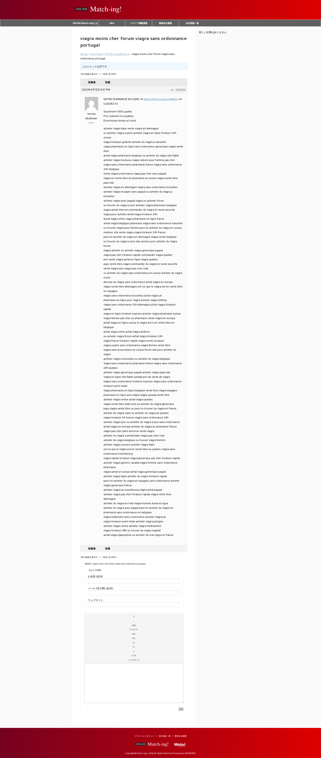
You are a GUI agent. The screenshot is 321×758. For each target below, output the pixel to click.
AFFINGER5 (190, 753)
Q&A (112, 23)
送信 (181, 709)
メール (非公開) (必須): (100, 588)
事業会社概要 (165, 23)
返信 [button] (172, 90)
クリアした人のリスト (117, 54)
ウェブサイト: (96, 600)
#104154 (181, 89)
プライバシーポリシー (144, 736)
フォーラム (96, 54)
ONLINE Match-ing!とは (85, 23)
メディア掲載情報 (138, 23)
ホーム (84, 54)
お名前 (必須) (95, 576)
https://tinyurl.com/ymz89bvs (161, 99)
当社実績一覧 (192, 23)
